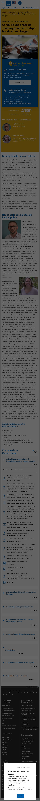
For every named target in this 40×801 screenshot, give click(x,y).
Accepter (20, 796)
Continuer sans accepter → (24, 767)
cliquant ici (29, 790)
